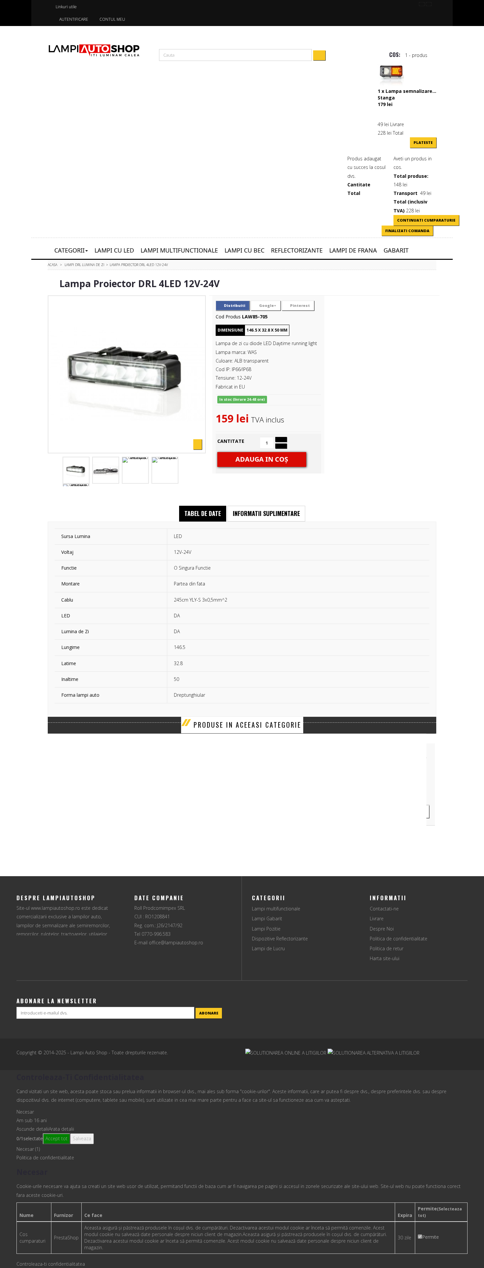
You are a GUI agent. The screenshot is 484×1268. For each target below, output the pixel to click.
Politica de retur (386, 948)
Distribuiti (234, 305)
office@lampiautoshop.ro (176, 942)
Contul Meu (112, 19)
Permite (430, 1237)
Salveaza (82, 1138)
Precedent (55, 470)
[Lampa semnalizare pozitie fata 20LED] (391, 74)
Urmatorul (196, 470)
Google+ (267, 305)
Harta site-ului (384, 958)
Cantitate (230, 441)
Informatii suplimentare (266, 513)
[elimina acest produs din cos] (379, 111)
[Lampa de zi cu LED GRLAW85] (76, 470)
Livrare (377, 918)
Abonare (208, 1013)
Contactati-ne (384, 908)
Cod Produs (228, 316)
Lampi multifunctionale (276, 908)
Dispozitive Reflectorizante (280, 938)
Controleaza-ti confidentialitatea (50, 1264)
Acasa (52, 264)
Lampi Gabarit (267, 918)
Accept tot (56, 1138)
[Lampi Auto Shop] (94, 50)
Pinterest (299, 305)
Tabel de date (202, 513)
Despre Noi (382, 929)
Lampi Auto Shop (89, 1052)
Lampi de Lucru (268, 948)
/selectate (29, 1138)
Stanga (386, 97)
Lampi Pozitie (266, 929)
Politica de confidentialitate (398, 938)
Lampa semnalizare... (411, 91)
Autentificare (73, 19)
